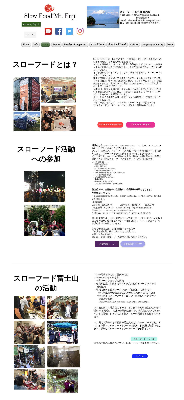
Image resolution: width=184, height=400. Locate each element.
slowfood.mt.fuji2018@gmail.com (144, 20)
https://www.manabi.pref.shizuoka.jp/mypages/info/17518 (123, 301)
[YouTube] (48, 31)
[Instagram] (80, 31)
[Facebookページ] (58, 31)
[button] (31, 24)
